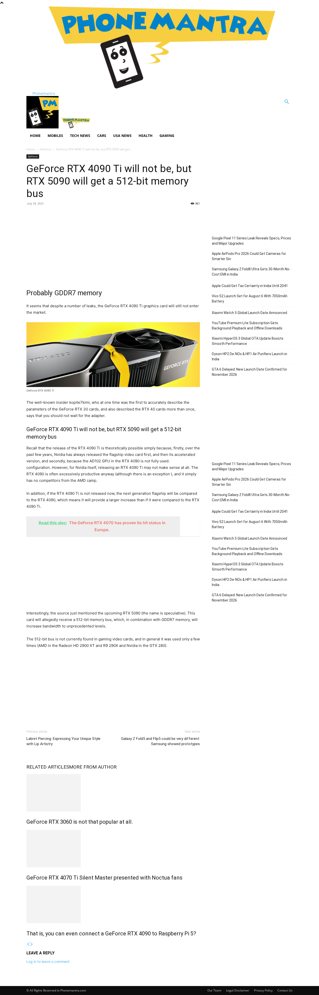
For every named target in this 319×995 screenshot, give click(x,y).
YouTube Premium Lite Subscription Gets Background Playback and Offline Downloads (247, 325)
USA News (122, 135)
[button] (287, 102)
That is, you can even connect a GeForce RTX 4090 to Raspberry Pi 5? (111, 933)
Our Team (214, 990)
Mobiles (55, 135)
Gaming (167, 135)
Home (35, 135)
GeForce (45, 149)
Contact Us (285, 990)
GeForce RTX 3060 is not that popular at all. (79, 822)
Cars (101, 135)
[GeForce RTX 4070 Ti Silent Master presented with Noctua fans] (113, 848)
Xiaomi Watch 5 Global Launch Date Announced (249, 313)
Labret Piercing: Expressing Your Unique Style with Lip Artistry (63, 741)
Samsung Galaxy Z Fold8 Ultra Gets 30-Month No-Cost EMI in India (251, 271)
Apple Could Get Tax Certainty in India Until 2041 (250, 286)
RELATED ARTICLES (47, 767)
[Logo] (43, 127)
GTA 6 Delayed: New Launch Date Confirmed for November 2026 (249, 372)
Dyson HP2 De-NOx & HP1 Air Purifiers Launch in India (249, 356)
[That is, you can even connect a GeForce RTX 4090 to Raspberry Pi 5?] (113, 904)
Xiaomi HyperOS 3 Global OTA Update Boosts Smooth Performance (247, 341)
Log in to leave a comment (48, 961)
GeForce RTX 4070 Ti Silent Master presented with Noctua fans (104, 878)
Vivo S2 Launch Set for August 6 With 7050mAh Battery (249, 298)
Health (146, 135)
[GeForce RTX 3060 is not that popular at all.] (113, 792)
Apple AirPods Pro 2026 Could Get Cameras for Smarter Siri (249, 256)
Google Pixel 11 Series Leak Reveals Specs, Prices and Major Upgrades (251, 240)
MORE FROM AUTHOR (93, 767)
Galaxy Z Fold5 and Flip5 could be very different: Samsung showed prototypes (160, 741)
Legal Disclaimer (237, 990)
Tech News (80, 135)
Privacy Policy (263, 990)
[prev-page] (28, 944)
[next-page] (31, 944)
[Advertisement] (113, 246)
